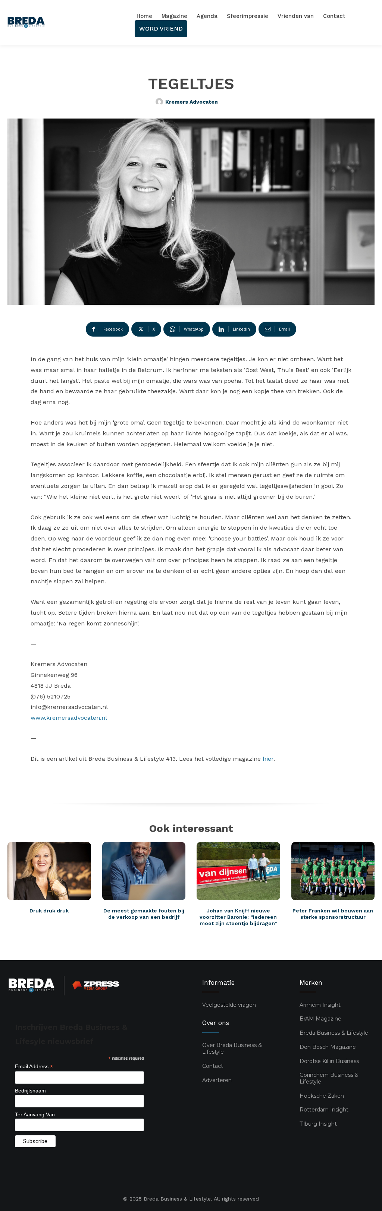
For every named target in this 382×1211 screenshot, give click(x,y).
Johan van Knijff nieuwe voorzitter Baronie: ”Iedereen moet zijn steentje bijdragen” (238, 917)
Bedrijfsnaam (30, 1091)
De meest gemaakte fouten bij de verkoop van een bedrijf (143, 914)
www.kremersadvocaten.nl (69, 717)
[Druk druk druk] (49, 871)
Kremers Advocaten (191, 102)
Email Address (34, 1066)
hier (268, 758)
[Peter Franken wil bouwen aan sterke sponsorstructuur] (333, 871)
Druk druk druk (49, 911)
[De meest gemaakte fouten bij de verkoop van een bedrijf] (144, 871)
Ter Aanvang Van (35, 1114)
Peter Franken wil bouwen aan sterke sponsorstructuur (332, 914)
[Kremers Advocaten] (160, 101)
